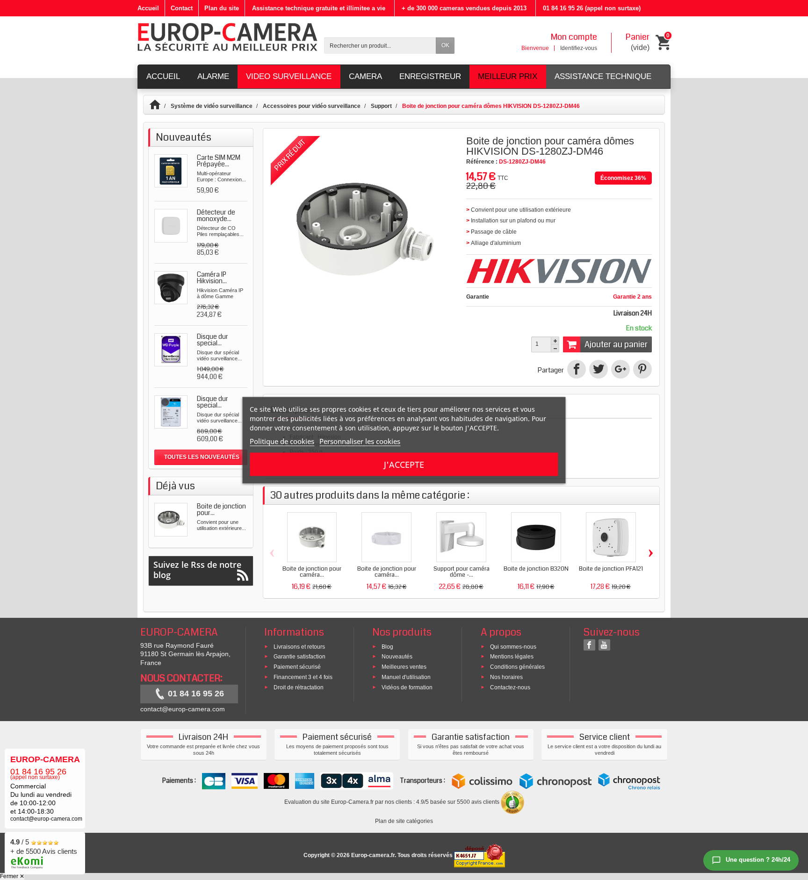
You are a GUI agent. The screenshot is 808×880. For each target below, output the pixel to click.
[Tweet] (598, 369)
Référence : (482, 161)
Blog (387, 646)
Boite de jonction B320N (536, 569)
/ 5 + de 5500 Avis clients (43, 846)
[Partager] (576, 369)
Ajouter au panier (616, 344)
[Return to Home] (159, 106)
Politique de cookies (282, 440)
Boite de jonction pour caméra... (311, 572)
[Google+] (620, 369)
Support (381, 106)
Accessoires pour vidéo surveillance (312, 106)
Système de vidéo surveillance (211, 106)
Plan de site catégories (404, 821)
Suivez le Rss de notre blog (197, 569)
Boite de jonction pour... (221, 509)
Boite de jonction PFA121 (611, 569)
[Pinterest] (642, 369)
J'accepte (404, 464)
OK (445, 45)
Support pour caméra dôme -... (461, 572)
